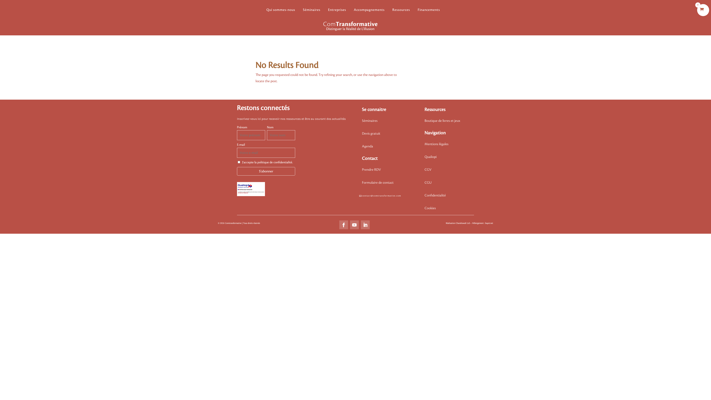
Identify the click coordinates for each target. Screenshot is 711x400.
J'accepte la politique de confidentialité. (267, 162)
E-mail (241, 144)
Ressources (401, 10)
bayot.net (489, 223)
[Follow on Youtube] (354, 224)
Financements (429, 10)
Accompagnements (369, 10)
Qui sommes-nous (280, 10)
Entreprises (337, 10)
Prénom (242, 127)
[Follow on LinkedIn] (365, 224)
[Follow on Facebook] (343, 224)
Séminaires (311, 10)
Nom (270, 127)
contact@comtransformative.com (381, 196)
